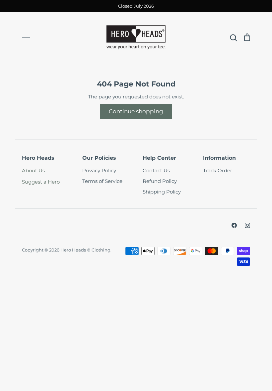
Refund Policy (160, 181)
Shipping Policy (162, 192)
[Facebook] (234, 225)
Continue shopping (136, 111)
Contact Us (156, 170)
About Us (33, 170)
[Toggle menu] (26, 37)
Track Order (217, 170)
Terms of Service (102, 181)
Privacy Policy (99, 170)
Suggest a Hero (41, 182)
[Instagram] (247, 225)
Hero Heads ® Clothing (85, 249)
